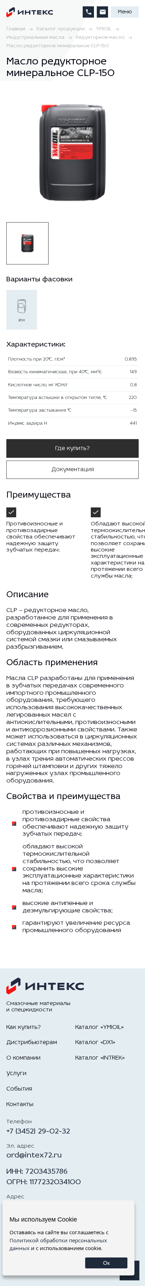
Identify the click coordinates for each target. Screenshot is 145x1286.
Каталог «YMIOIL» (99, 1027)
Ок (106, 1263)
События (19, 1089)
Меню (125, 12)
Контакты (19, 1104)
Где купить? (72, 448)
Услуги (16, 1073)
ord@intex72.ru (34, 1155)
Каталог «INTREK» (100, 1058)
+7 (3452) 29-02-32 (38, 1132)
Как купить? (23, 1027)
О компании (23, 1058)
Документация (72, 470)
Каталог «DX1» (95, 1042)
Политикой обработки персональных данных (58, 1244)
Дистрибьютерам (31, 1042)
